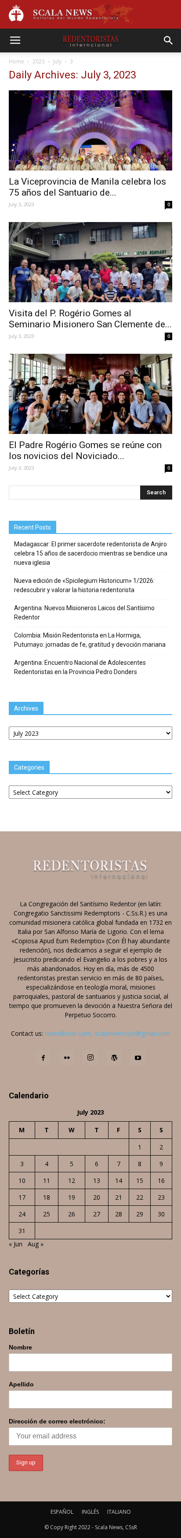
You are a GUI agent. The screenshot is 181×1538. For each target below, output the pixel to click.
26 (71, 1214)
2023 (39, 61)
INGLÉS (90, 1512)
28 (118, 1214)
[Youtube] (138, 1058)
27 (96, 1214)
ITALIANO (119, 1512)
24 (21, 1214)
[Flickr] (67, 1058)
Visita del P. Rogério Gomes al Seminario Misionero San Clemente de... (90, 319)
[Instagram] (90, 1058)
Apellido (21, 1384)
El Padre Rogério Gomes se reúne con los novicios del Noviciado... (85, 450)
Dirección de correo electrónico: (57, 1421)
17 (21, 1197)
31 (21, 1231)
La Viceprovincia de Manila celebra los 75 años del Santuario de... (87, 187)
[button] (168, 40)
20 (96, 1197)
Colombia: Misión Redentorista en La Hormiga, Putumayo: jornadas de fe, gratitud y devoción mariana (90, 640)
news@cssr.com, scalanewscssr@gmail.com (107, 1033)
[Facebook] (43, 1058)
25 (46, 1214)
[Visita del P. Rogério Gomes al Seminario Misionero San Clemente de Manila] (90, 262)
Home (16, 61)
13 (96, 1180)
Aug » (35, 1244)
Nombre (20, 1347)
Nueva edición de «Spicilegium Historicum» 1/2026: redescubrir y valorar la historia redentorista (84, 585)
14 (118, 1180)
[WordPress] (114, 1058)
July (57, 61)
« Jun (15, 1244)
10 (21, 1180)
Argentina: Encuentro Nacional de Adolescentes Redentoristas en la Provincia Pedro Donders (80, 667)
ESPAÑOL (62, 1512)
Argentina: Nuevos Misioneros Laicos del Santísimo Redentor (84, 612)
